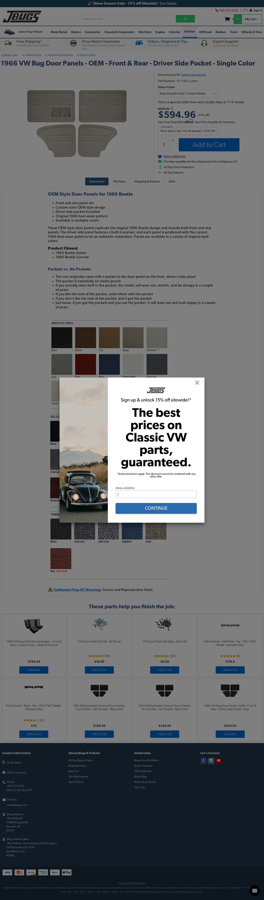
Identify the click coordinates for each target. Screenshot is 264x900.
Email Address (125, 488)
